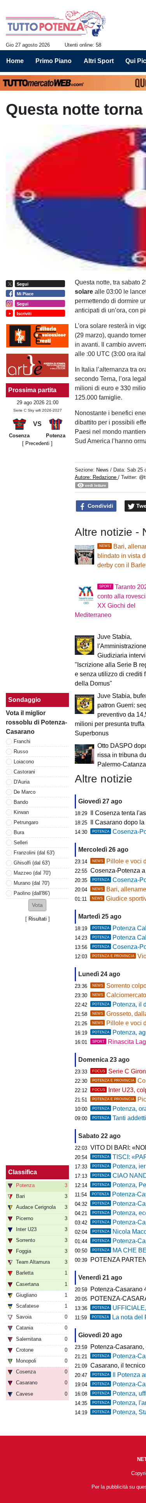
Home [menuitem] (15, 61)
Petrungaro (26, 822)
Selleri (21, 842)
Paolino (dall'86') (32, 893)
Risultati (37, 919)
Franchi (22, 741)
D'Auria (22, 782)
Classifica (22, 1172)
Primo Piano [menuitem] (53, 61)
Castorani (24, 772)
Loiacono (24, 762)
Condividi (99, 506)
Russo (21, 751)
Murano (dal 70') (31, 883)
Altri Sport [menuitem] (99, 61)
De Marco (24, 792)
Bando (21, 802)
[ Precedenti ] (37, 443)
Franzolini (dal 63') (34, 853)
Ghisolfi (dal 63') (32, 863)
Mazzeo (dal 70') (32, 873)
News (102, 470)
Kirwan (21, 812)
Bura (19, 832)
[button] (37, 905)
